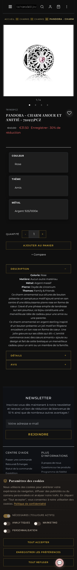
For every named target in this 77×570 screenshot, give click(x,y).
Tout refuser (39, 562)
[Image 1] (29, 105)
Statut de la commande (19, 468)
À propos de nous (51, 462)
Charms (24, 19)
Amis (18, 187)
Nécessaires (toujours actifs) (33, 515)
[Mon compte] (50, 7)
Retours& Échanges (17, 464)
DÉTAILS (16, 355)
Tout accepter (38, 542)
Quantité (12, 234)
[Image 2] (35, 105)
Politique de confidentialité (30, 503)
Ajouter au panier (38, 245)
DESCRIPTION (20, 268)
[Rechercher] (42, 7)
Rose (18, 164)
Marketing (50, 522)
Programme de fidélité (54, 471)
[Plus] (67, 7)
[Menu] (10, 7)
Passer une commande (19, 459)
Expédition (12, 473)
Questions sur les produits (55, 467)
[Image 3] (41, 105)
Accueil (10, 19)
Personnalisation (24, 530)
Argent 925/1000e (26, 211)
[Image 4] (47, 105)
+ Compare (38, 254)
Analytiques (21, 522)
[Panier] (58, 7)
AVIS (14, 364)
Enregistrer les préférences (38, 552)
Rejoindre (38, 434)
